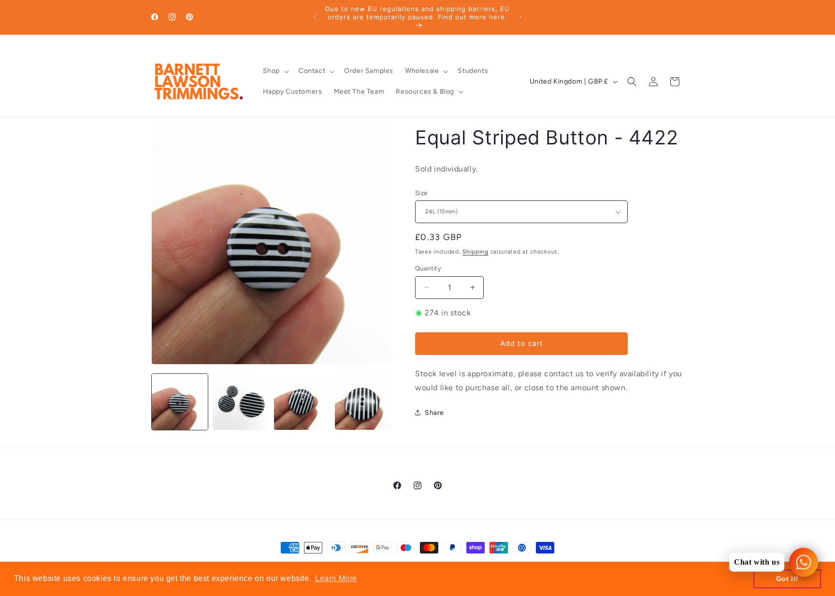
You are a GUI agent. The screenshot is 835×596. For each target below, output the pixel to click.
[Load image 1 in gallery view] (180, 402)
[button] (275, 71)
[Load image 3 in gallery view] (302, 402)
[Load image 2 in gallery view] (241, 402)
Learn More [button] (336, 578)
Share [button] (434, 413)
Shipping (475, 251)
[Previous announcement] (314, 17)
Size (421, 193)
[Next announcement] (520, 17)
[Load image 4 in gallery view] (363, 402)
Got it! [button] (787, 578)
